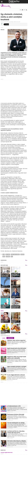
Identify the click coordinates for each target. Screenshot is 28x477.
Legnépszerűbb (10, 338)
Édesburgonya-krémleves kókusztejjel (15, 414)
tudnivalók (22, 254)
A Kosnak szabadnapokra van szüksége (15, 422)
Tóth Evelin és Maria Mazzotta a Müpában (16, 441)
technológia (8, 256)
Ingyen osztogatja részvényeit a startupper (16, 366)
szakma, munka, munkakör (15, 254)
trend (3, 254)
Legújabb (3, 338)
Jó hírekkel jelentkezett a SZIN (14, 406)
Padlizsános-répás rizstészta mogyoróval (16, 340)
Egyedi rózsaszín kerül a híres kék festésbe (16, 348)
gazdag (4, 256)
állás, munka (8, 254)
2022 (12, 256)
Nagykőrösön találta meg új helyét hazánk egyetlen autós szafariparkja (16, 357)
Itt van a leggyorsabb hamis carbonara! (16, 375)
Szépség (2, 310)
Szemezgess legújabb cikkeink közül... (7, 452)
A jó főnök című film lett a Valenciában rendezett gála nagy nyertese (16, 431)
